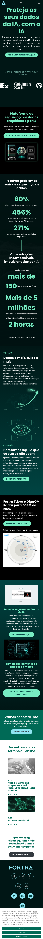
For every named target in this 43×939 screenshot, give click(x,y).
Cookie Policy (10, 913)
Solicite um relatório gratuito (21, 693)
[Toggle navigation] (39, 3)
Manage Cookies (21, 936)
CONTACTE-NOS (21, 731)
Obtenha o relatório (17, 523)
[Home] (4, 2)
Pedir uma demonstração (21, 55)
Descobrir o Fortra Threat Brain (21, 337)
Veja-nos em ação (21, 634)
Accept (21, 928)
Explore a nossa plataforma (21, 135)
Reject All (21, 932)
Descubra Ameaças (16, 479)
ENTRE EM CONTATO (21, 854)
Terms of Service (25, 913)
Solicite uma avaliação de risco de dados (20, 530)
